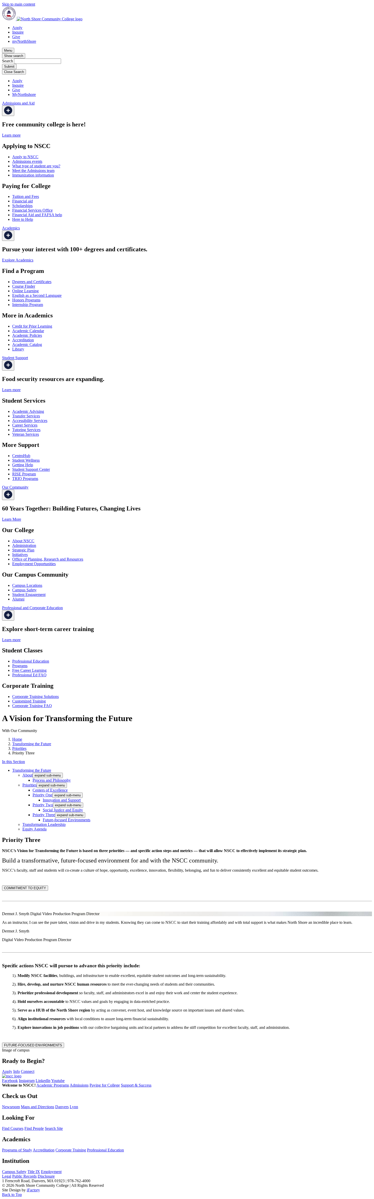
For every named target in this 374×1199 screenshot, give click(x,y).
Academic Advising (28, 411)
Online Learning (25, 291)
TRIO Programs (25, 478)
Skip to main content (18, 4)
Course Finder (23, 286)
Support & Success (136, 1085)
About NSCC (23, 541)
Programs (19, 666)
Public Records (24, 1176)
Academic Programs (52, 1085)
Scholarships (22, 205)
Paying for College (105, 1085)
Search (7, 61)
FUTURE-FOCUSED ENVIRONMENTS (33, 1045)
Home (17, 739)
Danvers (62, 1107)
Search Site (54, 1128)
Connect (27, 1071)
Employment (51, 1171)
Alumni (18, 599)
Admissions (79, 1085)
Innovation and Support (62, 800)
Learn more (11, 135)
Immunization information (33, 175)
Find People (34, 1128)
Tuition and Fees (25, 196)
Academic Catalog (27, 344)
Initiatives (20, 554)
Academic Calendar (28, 331)
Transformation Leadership (44, 824)
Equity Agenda (34, 829)
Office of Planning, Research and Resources (47, 559)
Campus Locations (27, 585)
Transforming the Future (31, 744)
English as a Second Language (37, 295)
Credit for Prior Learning (32, 326)
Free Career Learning (29, 670)
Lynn (74, 1107)
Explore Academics (17, 260)
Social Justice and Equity (63, 810)
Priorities (19, 748)
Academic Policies (27, 335)
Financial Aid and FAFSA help (37, 215)
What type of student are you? (36, 166)
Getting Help (22, 465)
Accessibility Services (29, 420)
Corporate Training (70, 1150)
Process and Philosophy (52, 780)
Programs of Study (17, 1150)
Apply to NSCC (25, 157)
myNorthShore (24, 41)
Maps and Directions (37, 1107)
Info (16, 1071)
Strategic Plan (23, 550)
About (27, 775)
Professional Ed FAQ (29, 675)
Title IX (33, 1171)
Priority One (42, 795)
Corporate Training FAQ (32, 706)
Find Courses (12, 1128)
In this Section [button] (13, 761)
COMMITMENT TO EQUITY (25, 888)
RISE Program (24, 474)
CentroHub (21, 456)
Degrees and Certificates (31, 282)
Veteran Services (25, 434)
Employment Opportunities (34, 564)
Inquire (18, 32)
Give (16, 37)
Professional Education (30, 661)
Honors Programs (26, 300)
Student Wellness (26, 460)
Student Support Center (31, 469)
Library (18, 349)
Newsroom (11, 1107)
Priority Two (43, 805)
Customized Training (29, 701)
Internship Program (27, 304)
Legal (6, 1176)
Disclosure (46, 1176)
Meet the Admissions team (33, 170)
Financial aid (22, 201)
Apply (17, 27)
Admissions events (27, 161)
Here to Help (22, 219)
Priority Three (44, 815)
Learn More (11, 519)
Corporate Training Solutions (35, 696)
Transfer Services (26, 416)
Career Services (24, 425)
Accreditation (23, 340)
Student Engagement (29, 594)
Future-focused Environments (66, 820)
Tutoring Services (26, 430)
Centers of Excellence (50, 790)
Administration (24, 545)
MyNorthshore (24, 94)
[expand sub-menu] (8, 111)
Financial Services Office (32, 210)
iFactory (33, 1190)
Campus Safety (24, 590)
